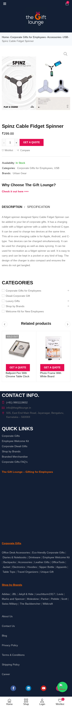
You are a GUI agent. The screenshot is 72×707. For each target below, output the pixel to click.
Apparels (61, 566)
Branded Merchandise (15, 456)
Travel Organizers (27, 571)
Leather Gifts (41, 562)
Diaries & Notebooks (14, 557)
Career (6, 674)
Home (5, 37)
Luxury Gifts (13, 301)
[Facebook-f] (13, 688)
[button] (65, 54)
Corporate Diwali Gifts (14, 446)
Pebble (55, 598)
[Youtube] (43, 688)
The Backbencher (30, 603)
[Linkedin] (28, 688)
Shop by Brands (15, 306)
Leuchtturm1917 (45, 594)
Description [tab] (12, 206)
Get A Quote (31, 142)
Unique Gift (47, 571)
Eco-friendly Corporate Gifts (48, 552)
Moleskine (33, 598)
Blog (4, 635)
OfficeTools (58, 562)
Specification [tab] (38, 206)
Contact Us (8, 625)
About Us (7, 616)
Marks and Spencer (13, 598)
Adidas (6, 594)
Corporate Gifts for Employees (28, 37)
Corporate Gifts (11, 435)
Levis (60, 594)
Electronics (18, 566)
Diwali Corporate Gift (18, 295)
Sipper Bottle (46, 566)
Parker (45, 598)
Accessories (54, 37)
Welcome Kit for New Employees (25, 311)
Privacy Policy (10, 645)
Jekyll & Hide (25, 594)
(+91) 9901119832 (17, 402)
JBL (14, 594)
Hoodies (32, 566)
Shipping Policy (11, 664)
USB (65, 37)
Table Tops (9, 571)
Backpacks (9, 562)
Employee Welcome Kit (15, 441)
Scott (64, 598)
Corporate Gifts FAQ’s (15, 461)
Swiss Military (10, 603)
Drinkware (34, 557)
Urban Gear (20, 173)
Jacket (6, 566)
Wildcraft (48, 603)
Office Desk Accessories (16, 552)
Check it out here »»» (15, 191)
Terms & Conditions (13, 654)
